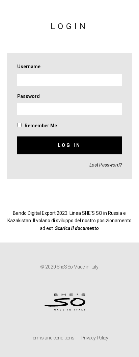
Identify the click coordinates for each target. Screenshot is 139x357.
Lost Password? (105, 165)
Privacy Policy (94, 337)
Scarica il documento (77, 228)
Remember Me (40, 125)
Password (28, 96)
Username (28, 66)
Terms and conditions (52, 337)
